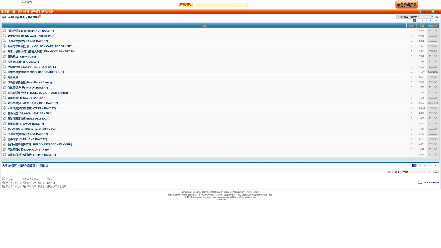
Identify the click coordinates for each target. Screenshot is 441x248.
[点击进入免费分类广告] (406, 8)
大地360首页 (9, 165)
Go (436, 21)
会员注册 (425, 12)
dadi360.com (221, 199)
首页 (4, 17)
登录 (436, 12)
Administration (431, 182)
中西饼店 (32, 17)
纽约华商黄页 (17, 17)
